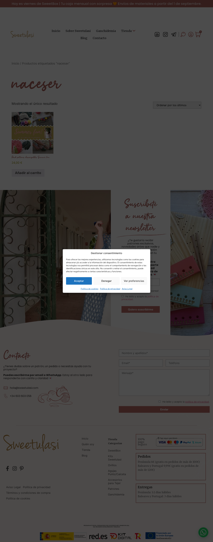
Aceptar (79, 280)
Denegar (106, 280)
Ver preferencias (134, 280)
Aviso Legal (127, 288)
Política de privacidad (110, 288)
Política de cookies (89, 288)
